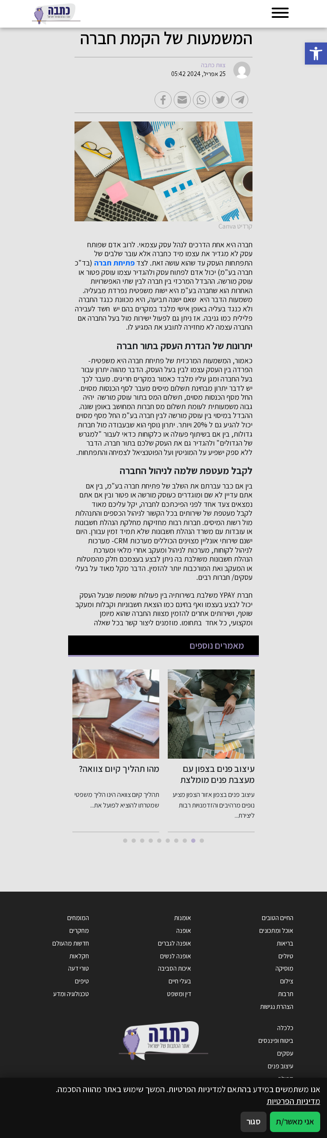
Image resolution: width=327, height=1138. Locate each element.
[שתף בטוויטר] (220, 99)
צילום (286, 981)
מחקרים (79, 930)
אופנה (183, 930)
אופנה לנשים (175, 956)
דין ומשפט (179, 993)
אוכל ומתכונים (276, 930)
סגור (254, 1121)
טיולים (285, 956)
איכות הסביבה (174, 968)
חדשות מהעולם (70, 943)
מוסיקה (284, 968)
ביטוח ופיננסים (275, 1040)
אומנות (182, 917)
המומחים (78, 917)
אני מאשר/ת (295, 1121)
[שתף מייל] (182, 99)
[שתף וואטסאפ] (201, 99)
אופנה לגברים (174, 943)
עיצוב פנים (280, 1066)
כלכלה (285, 1027)
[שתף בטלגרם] (239, 99)
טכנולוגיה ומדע (71, 993)
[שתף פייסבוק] (163, 99)
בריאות (285, 943)
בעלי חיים (180, 981)
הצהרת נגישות (276, 1006)
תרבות (285, 993)
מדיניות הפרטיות (293, 1101)
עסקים (285, 1053)
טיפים (82, 981)
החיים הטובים (277, 917)
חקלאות (79, 956)
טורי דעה (78, 968)
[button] (316, 53)
